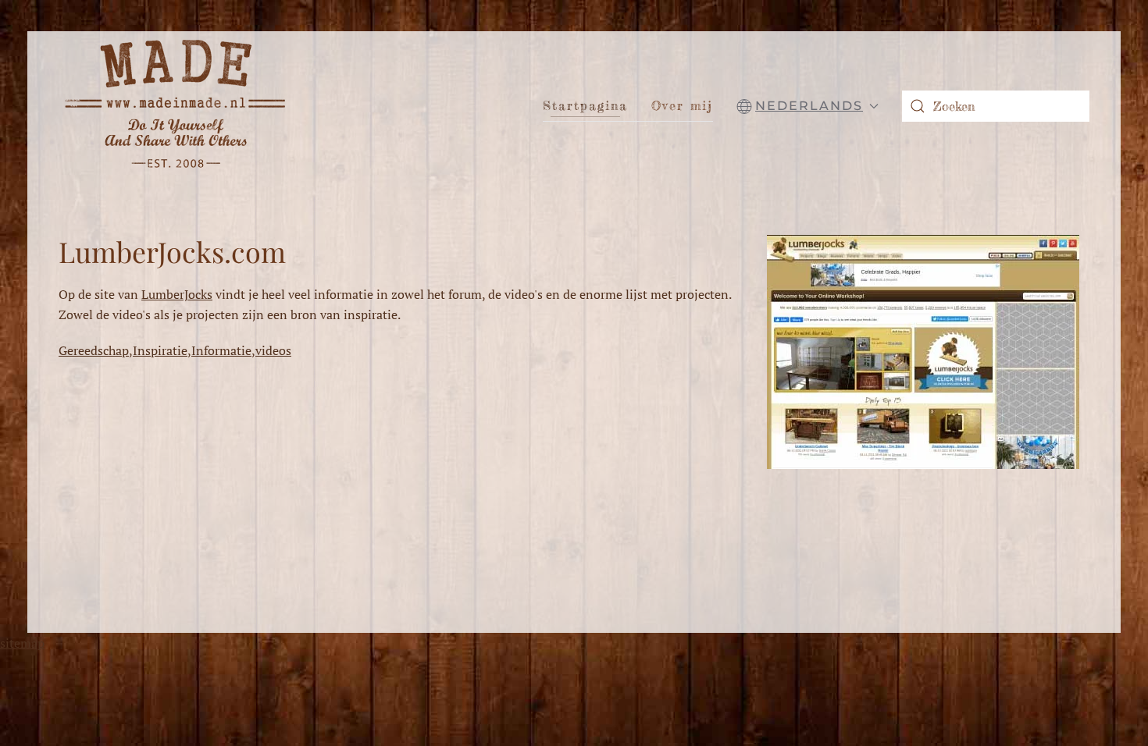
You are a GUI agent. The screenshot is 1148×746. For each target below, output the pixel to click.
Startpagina (585, 105)
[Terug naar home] (176, 105)
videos (273, 350)
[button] (807, 106)
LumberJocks (176, 294)
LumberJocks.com (172, 251)
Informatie (221, 350)
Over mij (682, 105)
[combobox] (995, 106)
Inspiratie (160, 350)
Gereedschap (94, 350)
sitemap (22, 643)
